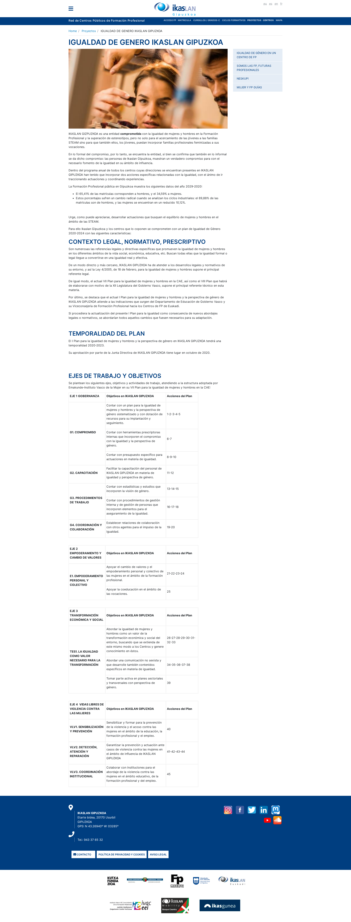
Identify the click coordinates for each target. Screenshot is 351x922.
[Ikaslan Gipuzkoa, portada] (175, 9)
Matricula (185, 20)
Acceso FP (171, 20)
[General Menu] (72, 9)
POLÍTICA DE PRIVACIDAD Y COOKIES (122, 854)
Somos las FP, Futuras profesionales (254, 68)
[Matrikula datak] (262, 20)
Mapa (279, 20)
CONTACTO (83, 854)
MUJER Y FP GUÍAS (249, 87)
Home (73, 31)
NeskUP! (243, 78)
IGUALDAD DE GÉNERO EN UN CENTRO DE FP (256, 55)
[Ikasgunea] (220, 905)
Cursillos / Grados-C (206, 20)
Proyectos (89, 31)
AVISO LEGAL (158, 854)
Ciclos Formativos (234, 20)
